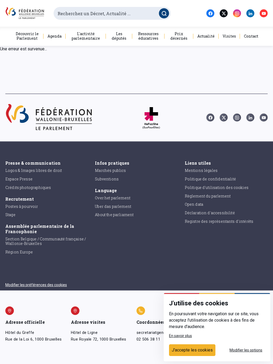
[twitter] (224, 13)
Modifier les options (246, 350)
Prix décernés (178, 36)
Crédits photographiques (28, 187)
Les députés (119, 36)
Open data (194, 204)
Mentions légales (201, 170)
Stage (10, 214)
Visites (229, 36)
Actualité (206, 36)
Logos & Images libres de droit (33, 170)
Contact (251, 36)
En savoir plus (180, 336)
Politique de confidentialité (210, 178)
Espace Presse (19, 178)
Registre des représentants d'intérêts (219, 221)
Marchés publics (110, 170)
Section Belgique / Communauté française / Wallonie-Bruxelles (45, 241)
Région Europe (19, 251)
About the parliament (114, 214)
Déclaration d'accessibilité (210, 212)
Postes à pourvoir (21, 206)
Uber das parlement (113, 206)
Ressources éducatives (148, 36)
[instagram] (237, 13)
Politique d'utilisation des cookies (216, 187)
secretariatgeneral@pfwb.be (162, 332)
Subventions (107, 178)
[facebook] (210, 13)
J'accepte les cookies (192, 350)
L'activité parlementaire (85, 36)
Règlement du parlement (208, 196)
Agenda (54, 36)
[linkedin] (250, 13)
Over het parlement (112, 197)
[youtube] (264, 13)
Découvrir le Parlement (27, 36)
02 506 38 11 (148, 339)
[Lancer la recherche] (164, 13)
